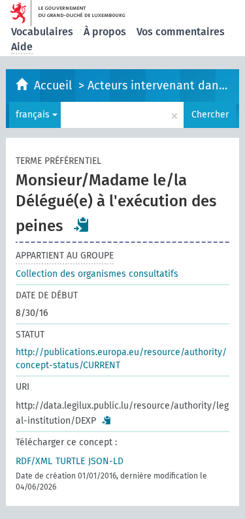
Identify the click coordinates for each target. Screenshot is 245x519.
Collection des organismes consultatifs (97, 273)
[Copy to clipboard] (82, 224)
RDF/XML (34, 461)
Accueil (54, 85)
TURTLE (70, 461)
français (34, 114)
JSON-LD (105, 461)
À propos (105, 31)
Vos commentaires (181, 31)
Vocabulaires (42, 31)
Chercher (210, 114)
